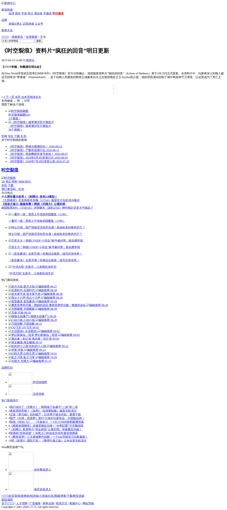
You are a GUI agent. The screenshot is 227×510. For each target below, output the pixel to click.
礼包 (23, 136)
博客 (63, 495)
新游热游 (7, 9)
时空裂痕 (9, 170)
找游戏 (34, 495)
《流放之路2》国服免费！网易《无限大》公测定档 (33, 203)
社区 (51, 495)
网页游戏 (78, 495)
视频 (57, 495)
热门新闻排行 (9, 400)
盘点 (30, 13)
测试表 (38, 13)
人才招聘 (21, 503)
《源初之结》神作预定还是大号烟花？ (69, 207)
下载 (17, 136)
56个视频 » (15, 129)
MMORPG (24, 181)
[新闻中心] (8, 3)
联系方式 (61, 503)
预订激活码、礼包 (12, 189)
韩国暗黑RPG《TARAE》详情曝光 (23, 207)
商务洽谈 (48, 503)
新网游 (25, 495)
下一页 (10, 96)
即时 (15, 181)
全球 (11, 13)
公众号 (39, 23)
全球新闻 (31, 36)
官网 (4, 136)
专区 (10, 136)
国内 (18, 13)
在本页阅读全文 (31, 96)
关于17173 (7, 503)
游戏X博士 (15, 23)
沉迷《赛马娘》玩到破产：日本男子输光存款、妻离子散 (45, 414)
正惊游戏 (28, 23)
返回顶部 (7, 499)
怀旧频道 (58, 13)
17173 (5, 36)
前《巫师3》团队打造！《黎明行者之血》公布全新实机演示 (49, 440)
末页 (18, 96)
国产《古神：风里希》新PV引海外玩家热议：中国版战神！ (47, 418)
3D (3, 181)
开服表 (47, 13)
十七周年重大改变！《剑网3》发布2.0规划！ (29, 196)
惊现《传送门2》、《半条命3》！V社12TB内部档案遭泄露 (47, 421)
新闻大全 (7, 30)
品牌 (4, 19)
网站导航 (88, 503)
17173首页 (7, 495)
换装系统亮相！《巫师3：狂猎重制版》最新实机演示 (43, 410)
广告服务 (35, 503)
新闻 (17, 495)
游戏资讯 (17, 36)
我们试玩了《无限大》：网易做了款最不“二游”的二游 (44, 406)
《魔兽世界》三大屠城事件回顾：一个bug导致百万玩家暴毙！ (49, 436)
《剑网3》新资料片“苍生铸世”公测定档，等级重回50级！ (46, 429)
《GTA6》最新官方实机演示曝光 (59, 200)
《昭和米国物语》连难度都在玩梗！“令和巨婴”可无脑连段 (46, 425)
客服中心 (75, 503)
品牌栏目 (7, 367)
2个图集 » (15, 118)
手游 (24, 13)
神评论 (30, 60)
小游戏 (43, 495)
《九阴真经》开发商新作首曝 (19, 200)
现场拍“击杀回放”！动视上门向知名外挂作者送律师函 (44, 433)
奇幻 (8, 181)
